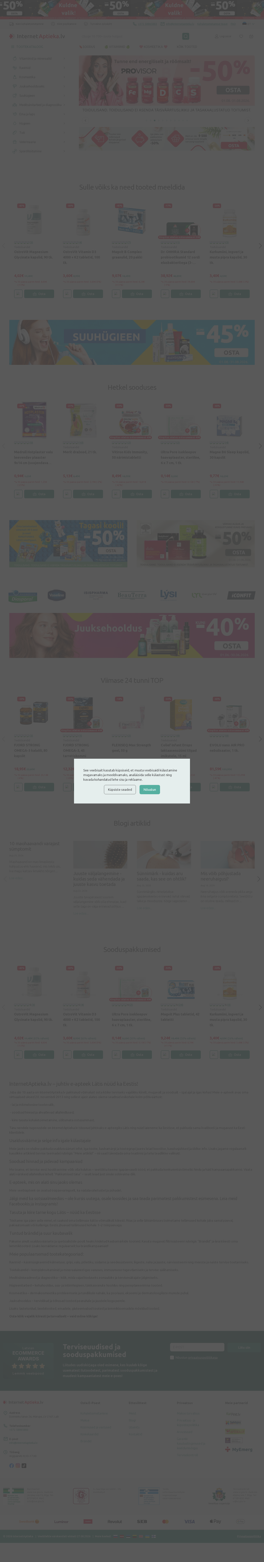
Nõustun (150, 789)
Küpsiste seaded (120, 789)
